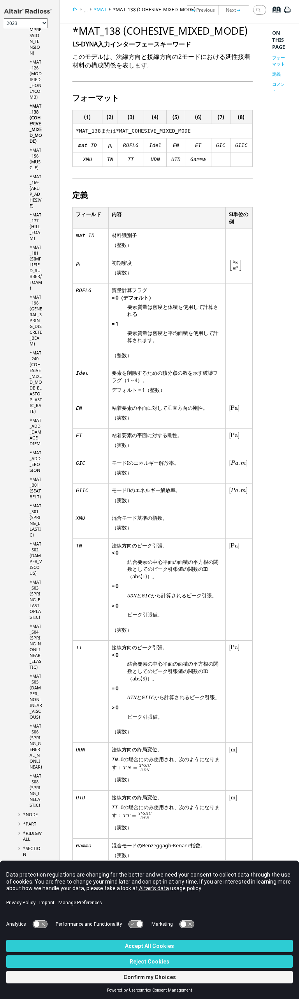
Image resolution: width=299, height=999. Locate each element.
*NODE (30, 814)
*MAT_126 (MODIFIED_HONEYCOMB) (36, 79)
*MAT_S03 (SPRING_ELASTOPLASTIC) (35, 599)
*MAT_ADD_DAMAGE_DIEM (35, 431)
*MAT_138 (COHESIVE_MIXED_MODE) (36, 123)
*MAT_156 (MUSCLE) (35, 158)
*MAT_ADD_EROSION (35, 461)
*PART (29, 824)
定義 (276, 74)
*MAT (100, 9)
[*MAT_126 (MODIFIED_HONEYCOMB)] (202, 10)
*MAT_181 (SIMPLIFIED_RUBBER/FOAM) (36, 267)
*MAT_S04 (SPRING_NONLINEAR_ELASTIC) (35, 646)
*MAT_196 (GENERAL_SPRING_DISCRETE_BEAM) (36, 320)
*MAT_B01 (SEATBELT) (35, 488)
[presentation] (110, 146)
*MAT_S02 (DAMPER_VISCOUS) (36, 558)
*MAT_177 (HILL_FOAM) (35, 226)
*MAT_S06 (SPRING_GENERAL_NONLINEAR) (36, 746)
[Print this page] (287, 12)
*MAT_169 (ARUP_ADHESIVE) (36, 191)
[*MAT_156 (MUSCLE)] (235, 10)
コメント (278, 87)
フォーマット (278, 61)
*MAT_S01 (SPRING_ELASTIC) (35, 520)
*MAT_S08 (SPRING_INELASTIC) (35, 790)
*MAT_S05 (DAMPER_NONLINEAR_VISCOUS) (36, 696)
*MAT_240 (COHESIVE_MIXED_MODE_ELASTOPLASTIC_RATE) (36, 382)
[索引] (273, 15)
